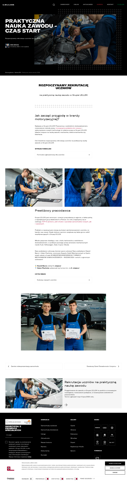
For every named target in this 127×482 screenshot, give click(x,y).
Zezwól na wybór (115, 468)
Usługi (76, 4)
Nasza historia (46, 442)
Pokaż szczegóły (86, 478)
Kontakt (110, 4)
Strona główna (9, 72)
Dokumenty (45, 451)
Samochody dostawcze (49, 430)
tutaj (29, 457)
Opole (73, 425)
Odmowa (115, 472)
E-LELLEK (121, 4)
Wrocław (74, 438)
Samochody (64, 4)
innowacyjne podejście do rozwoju (68, 128)
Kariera (100, 4)
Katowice (74, 434)
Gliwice (73, 430)
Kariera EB (18, 72)
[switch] (47, 479)
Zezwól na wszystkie (115, 463)
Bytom (73, 451)
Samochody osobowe (49, 425)
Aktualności (88, 4)
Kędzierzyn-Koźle (77, 446)
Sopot (73, 442)
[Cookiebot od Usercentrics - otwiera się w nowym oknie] (10, 479)
